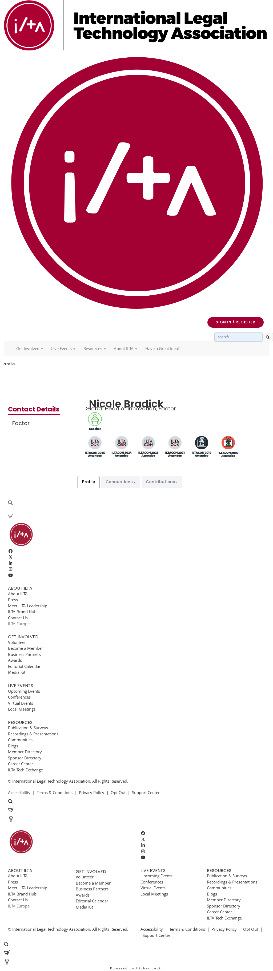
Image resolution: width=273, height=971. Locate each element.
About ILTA (18, 593)
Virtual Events (20, 703)
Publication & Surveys (28, 727)
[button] (29, 348)
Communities (20, 739)
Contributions (160, 482)
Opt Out (118, 792)
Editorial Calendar (24, 666)
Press (13, 599)
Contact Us (18, 617)
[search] (267, 337)
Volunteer (17, 642)
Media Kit (16, 672)
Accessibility (19, 792)
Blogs (13, 745)
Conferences (19, 697)
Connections (119, 482)
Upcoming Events (24, 691)
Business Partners (24, 654)
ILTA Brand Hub (22, 611)
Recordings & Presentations (33, 733)
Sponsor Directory (24, 757)
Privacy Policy (91, 792)
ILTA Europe (19, 623)
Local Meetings (21, 709)
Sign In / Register (235, 322)
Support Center (146, 792)
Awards (15, 660)
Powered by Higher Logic (136, 968)
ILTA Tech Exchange (25, 769)
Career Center (20, 763)
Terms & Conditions (55, 792)
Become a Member (25, 648)
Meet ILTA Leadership (27, 605)
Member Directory (25, 751)
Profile (88, 482)
